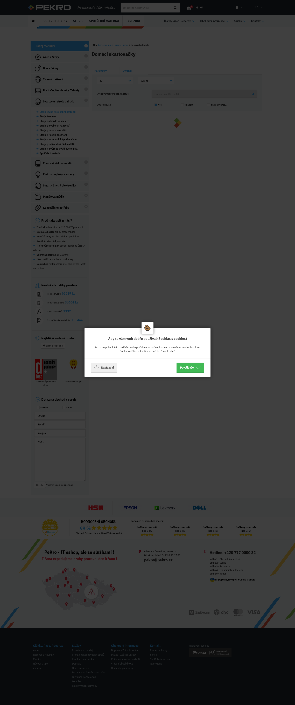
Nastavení (107, 367)
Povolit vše (187, 367)
